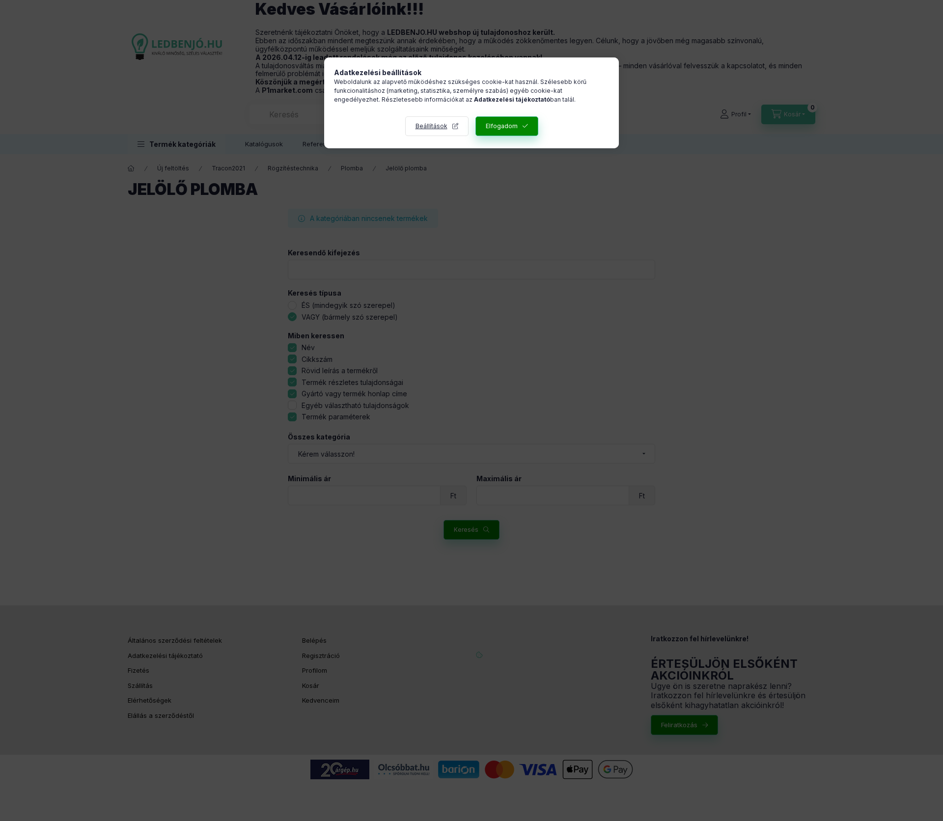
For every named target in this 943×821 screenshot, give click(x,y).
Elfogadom (502, 126)
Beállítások (431, 126)
